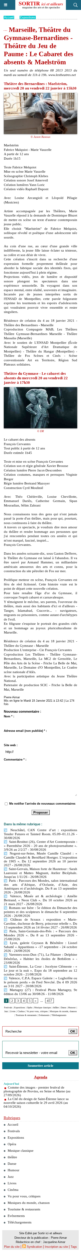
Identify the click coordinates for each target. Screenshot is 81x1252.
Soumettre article (40, 1065)
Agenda (40, 1077)
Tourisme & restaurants (26, 1015)
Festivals (8, 1007)
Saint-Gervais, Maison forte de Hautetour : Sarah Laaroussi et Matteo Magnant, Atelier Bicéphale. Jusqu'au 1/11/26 (40, 873)
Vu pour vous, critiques (37, 1011)
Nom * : (9, 716)
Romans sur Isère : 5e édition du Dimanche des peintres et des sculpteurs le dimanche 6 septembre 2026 (40, 911)
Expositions (27, 17)
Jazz (6, 1011)
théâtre (56, 1007)
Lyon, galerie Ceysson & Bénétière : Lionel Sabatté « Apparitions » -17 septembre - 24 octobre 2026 (40, 947)
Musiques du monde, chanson (63, 1011)
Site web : (11, 745)
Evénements (44, 1015)
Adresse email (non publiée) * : (25, 730)
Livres (13, 1011)
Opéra (29, 1007)
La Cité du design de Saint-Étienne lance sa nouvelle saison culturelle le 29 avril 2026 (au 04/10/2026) (36, 1102)
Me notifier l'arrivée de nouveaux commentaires (42, 803)
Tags (74, 1246)
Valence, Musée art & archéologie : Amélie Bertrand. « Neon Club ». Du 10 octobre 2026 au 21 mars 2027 (40, 900)
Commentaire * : (15, 759)
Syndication (34, 1246)
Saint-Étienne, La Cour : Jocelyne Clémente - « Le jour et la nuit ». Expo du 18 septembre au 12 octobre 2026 (40, 970)
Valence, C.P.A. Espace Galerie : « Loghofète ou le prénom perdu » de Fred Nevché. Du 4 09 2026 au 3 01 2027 (40, 982)
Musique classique (42, 1007)
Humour (72, 1007)
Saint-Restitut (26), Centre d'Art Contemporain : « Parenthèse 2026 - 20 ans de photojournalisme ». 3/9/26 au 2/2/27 (40, 845)
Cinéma (21, 1011)
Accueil (9, 17)
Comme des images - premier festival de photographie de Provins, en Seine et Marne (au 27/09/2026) (37, 1091)
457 (49, 1000)
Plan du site (12, 1246)
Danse (63, 1007)
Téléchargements (59, 1015)
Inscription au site (56, 1246)
